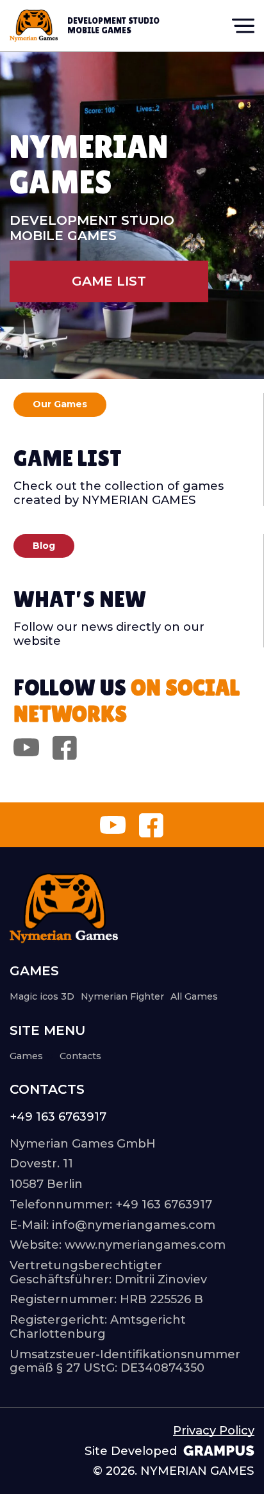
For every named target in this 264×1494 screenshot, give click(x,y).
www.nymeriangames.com (145, 1244)
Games (26, 1056)
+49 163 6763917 (58, 1117)
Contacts (80, 1056)
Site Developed (131, 1451)
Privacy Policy (213, 1431)
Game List (109, 281)
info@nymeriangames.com (133, 1224)
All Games (194, 996)
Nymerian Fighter (122, 996)
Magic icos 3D (42, 996)
